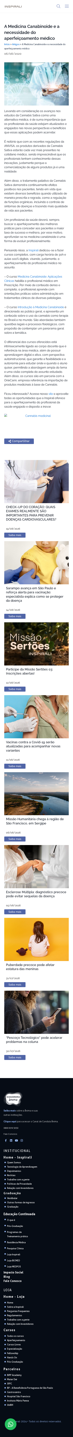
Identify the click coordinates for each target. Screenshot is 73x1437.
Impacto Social (13, 1272)
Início (7, 44)
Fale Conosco (13, 1281)
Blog (7, 1276)
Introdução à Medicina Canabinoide (41, 307)
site (51, 394)
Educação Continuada (19, 1214)
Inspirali (33, 250)
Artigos (15, 44)
